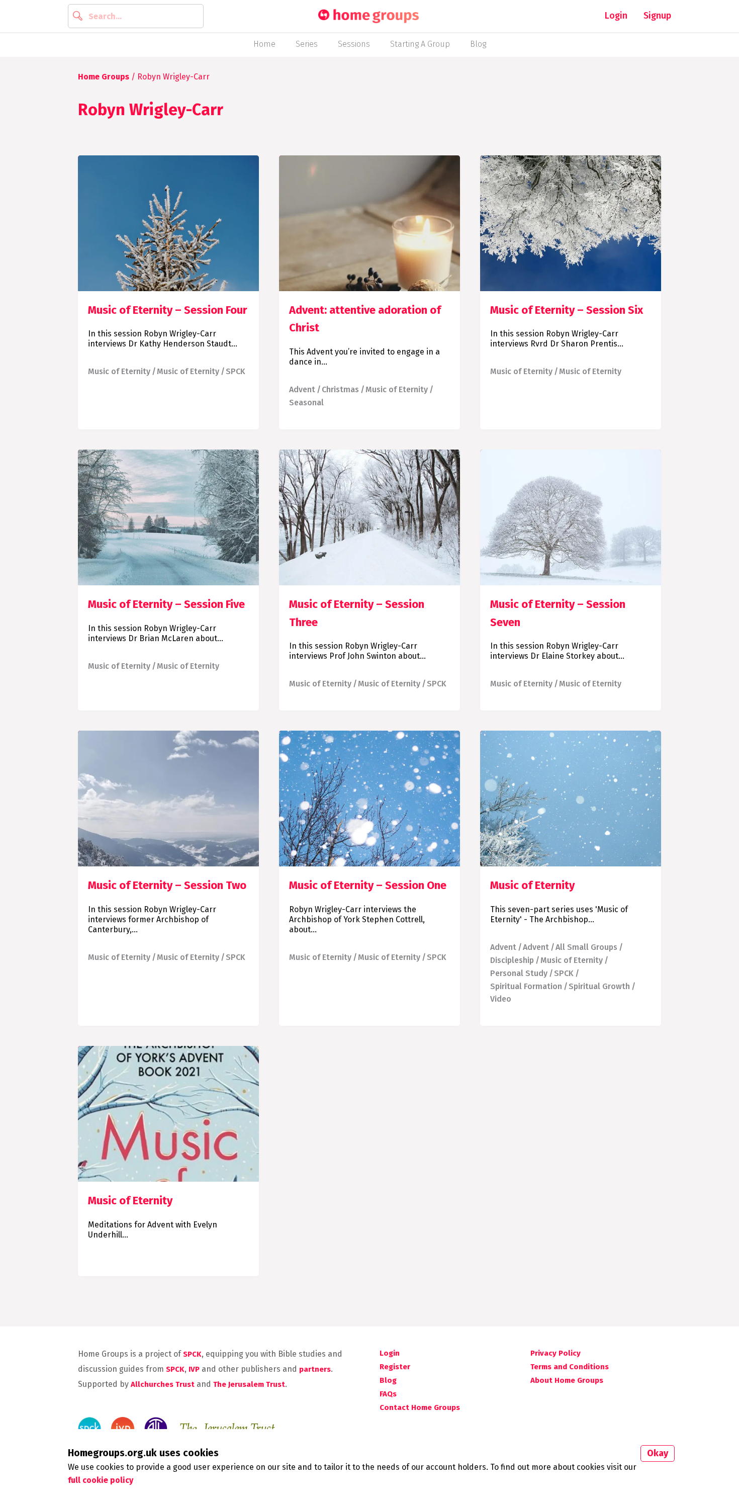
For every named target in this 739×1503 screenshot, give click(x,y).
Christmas (340, 389)
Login (616, 15)
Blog (478, 44)
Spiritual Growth (599, 986)
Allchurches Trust (163, 1384)
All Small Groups (586, 947)
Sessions (354, 44)
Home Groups (103, 76)
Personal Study (518, 973)
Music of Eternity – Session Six (566, 310)
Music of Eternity (119, 371)
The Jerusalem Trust (249, 1384)
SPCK (235, 371)
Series (307, 44)
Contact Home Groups (420, 1407)
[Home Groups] (368, 16)
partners (315, 1369)
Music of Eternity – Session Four (167, 310)
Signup (657, 15)
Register (395, 1366)
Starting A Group (420, 44)
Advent (302, 389)
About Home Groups (566, 1380)
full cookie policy (100, 1480)
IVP (194, 1369)
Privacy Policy (555, 1353)
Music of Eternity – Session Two (167, 885)
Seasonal (306, 402)
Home (264, 44)
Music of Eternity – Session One (367, 885)
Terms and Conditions (569, 1366)
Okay (657, 1453)
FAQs (388, 1393)
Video (500, 999)
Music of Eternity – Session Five (166, 604)
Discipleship (512, 960)
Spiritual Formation (526, 986)
